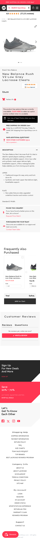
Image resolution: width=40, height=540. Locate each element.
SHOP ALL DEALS (8, 398)
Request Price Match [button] (13, 216)
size (6, 283)
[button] (29, 7)
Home (3, 19)
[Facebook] (3, 421)
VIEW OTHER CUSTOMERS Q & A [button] (18, 140)
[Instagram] (13, 421)
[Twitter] (8, 421)
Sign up (5, 376)
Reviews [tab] (7, 325)
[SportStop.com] (5, 7)
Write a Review (25, 336)
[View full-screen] (35, 26)
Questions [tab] (21, 325)
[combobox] (21, 7)
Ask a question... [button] (12, 142)
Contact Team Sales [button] (13, 229)
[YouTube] (18, 421)
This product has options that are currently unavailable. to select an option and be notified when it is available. (19, 111)
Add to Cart (20, 301)
